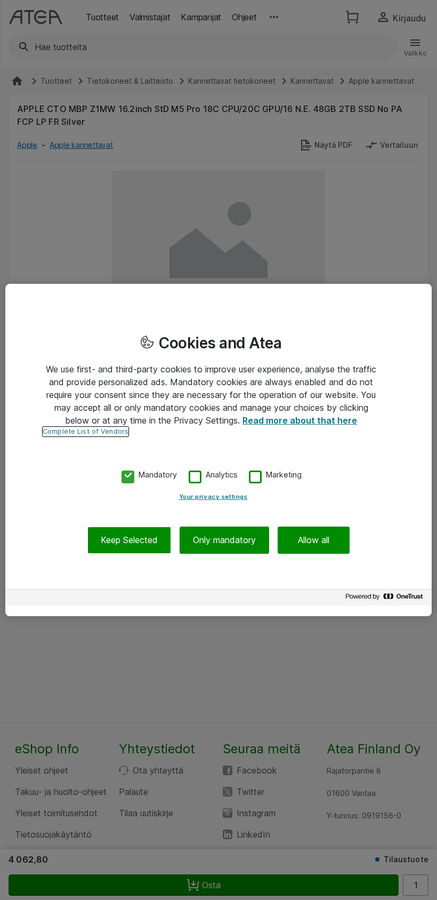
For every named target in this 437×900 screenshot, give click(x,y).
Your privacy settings (213, 496)
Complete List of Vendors (85, 431)
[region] (218, 450)
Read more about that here (299, 420)
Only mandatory (224, 540)
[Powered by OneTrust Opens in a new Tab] (385, 599)
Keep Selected (129, 540)
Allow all (313, 540)
